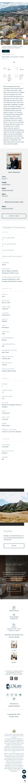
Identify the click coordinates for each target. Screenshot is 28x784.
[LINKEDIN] (16, 694)
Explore (14, 545)
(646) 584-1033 (14, 618)
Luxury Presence (14, 706)
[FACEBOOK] (7, 694)
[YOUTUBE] (20, 694)
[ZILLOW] (14, 698)
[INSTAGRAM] (11, 694)
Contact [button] (14, 589)
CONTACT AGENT (14, 216)
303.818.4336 (6, 184)
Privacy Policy (14, 716)
